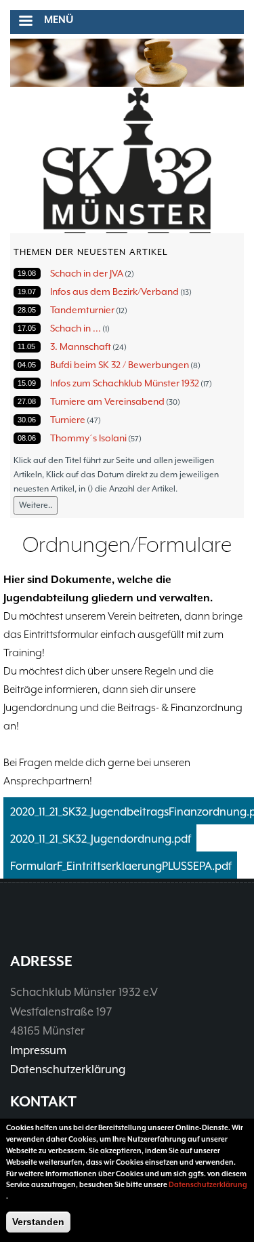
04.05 (27, 365)
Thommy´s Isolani (88, 438)
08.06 (27, 438)
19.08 (27, 273)
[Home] (127, 160)
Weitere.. (35, 505)
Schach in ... (75, 328)
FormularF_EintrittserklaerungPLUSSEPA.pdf (121, 866)
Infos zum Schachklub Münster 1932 (124, 383)
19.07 (27, 291)
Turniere (67, 419)
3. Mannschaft (80, 346)
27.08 (27, 401)
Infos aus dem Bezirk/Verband (114, 291)
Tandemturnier (82, 309)
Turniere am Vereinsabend (107, 401)
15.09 (27, 383)
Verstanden (38, 1221)
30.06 (27, 420)
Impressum (38, 1050)
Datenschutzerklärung (67, 1069)
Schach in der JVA (86, 273)
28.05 (27, 310)
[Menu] (25, 22)
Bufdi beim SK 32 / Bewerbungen (119, 364)
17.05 (27, 328)
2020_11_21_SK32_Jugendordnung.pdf (100, 839)
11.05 (26, 346)
